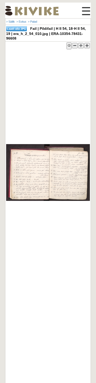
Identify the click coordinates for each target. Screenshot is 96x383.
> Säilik (10, 21)
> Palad (32, 21)
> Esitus (21, 21)
